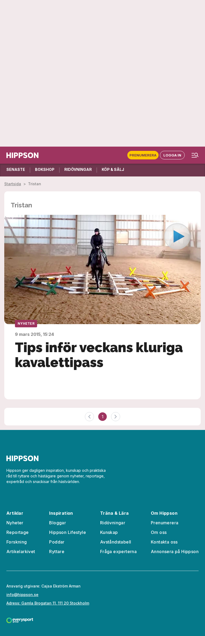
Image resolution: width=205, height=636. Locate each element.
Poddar (56, 542)
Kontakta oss (164, 542)
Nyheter (26, 323)
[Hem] (22, 155)
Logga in (172, 155)
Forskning (16, 542)
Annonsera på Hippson (175, 551)
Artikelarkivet (20, 551)
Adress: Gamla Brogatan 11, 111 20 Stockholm (47, 603)
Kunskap (109, 532)
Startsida (12, 184)
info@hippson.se (22, 594)
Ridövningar (112, 522)
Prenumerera (142, 155)
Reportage (17, 532)
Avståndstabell (115, 542)
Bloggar (57, 522)
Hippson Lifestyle (67, 532)
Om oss (159, 532)
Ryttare (56, 551)
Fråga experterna (118, 551)
